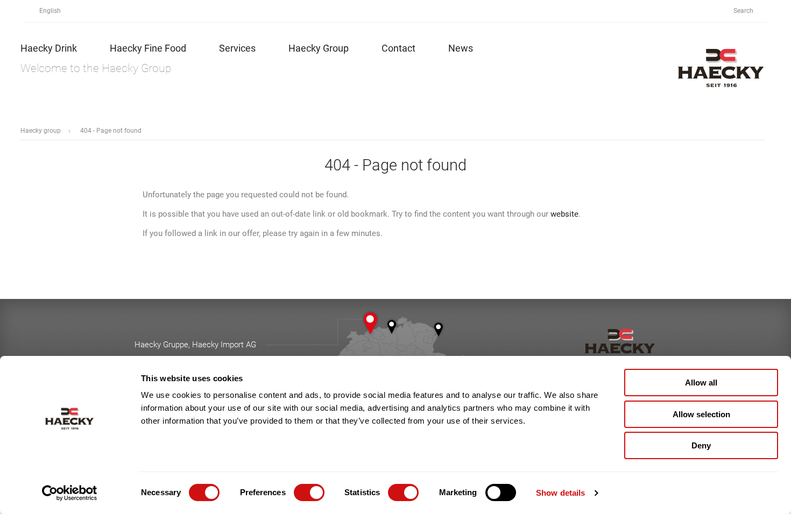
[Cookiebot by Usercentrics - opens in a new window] (70, 493)
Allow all (701, 382)
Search (744, 11)
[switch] (309, 492)
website (564, 214)
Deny (701, 445)
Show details (560, 492)
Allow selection (701, 414)
